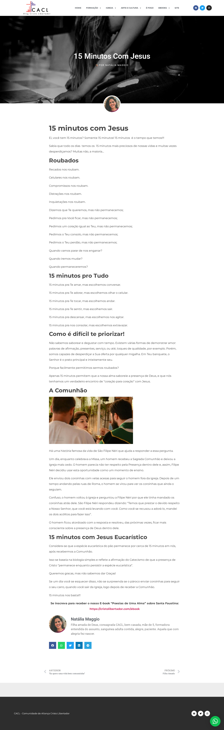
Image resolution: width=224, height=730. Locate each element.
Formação (92, 8)
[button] (52, 645)
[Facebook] (196, 8)
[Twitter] (202, 8)
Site (177, 8)
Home (78, 8)
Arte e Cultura (129, 8)
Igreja (109, 8)
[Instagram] (209, 8)
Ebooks (162, 8)
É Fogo (149, 8)
